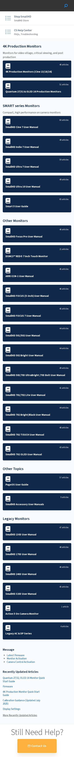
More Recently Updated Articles (20, 715)
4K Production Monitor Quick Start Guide (21, 693)
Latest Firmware (15, 655)
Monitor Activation (17, 658)
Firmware (8, 686)
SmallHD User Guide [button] (15, 2)
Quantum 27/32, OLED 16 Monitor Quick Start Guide (24, 679)
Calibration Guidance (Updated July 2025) (21, 702)
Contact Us (38, 746)
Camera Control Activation (21, 662)
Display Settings (11, 709)
